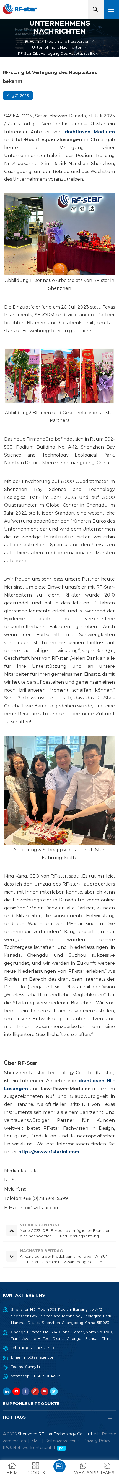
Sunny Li (32, 1366)
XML (35, 1440)
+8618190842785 (46, 1376)
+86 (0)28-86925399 (36, 1348)
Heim (34, 41)
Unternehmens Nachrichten (57, 47)
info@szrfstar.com (39, 1357)
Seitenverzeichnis (62, 1440)
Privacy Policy (97, 1440)
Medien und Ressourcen (67, 41)
